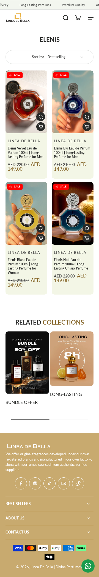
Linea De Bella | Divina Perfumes (56, 567)
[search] (65, 17)
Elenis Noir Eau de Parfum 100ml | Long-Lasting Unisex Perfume (71, 264)
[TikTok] (49, 483)
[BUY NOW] (40, 126)
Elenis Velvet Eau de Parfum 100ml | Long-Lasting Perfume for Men (25, 152)
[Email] (64, 483)
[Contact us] (88, 566)
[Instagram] (35, 483)
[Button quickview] (40, 116)
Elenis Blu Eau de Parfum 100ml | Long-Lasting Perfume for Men (72, 152)
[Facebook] (21, 483)
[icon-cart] (78, 17)
